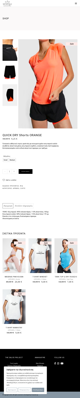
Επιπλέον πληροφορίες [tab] (24, 206)
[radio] (5, 160)
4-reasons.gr (34, 395)
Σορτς (22, 188)
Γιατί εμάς (14, 363)
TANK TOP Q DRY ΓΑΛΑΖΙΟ (66, 277)
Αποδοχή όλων (38, 390)
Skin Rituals (40, 363)
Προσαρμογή (12, 390)
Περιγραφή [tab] (8, 206)
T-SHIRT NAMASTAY (14, 328)
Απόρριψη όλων (25, 390)
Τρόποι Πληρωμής (14, 366)
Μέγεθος (6, 156)
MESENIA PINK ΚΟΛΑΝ (14, 277)
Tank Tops (70, 279)
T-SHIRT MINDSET (40, 277)
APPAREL (16, 188)
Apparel (40, 366)
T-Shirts (43, 279)
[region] (25, 380)
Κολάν (18, 279)
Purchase (26, 171)
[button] (9, 180)
